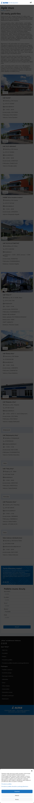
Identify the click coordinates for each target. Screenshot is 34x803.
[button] (32, 770)
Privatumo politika (6, 784)
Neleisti (17, 795)
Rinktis (17, 799)
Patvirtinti (17, 791)
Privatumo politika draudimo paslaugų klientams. (14, 786)
